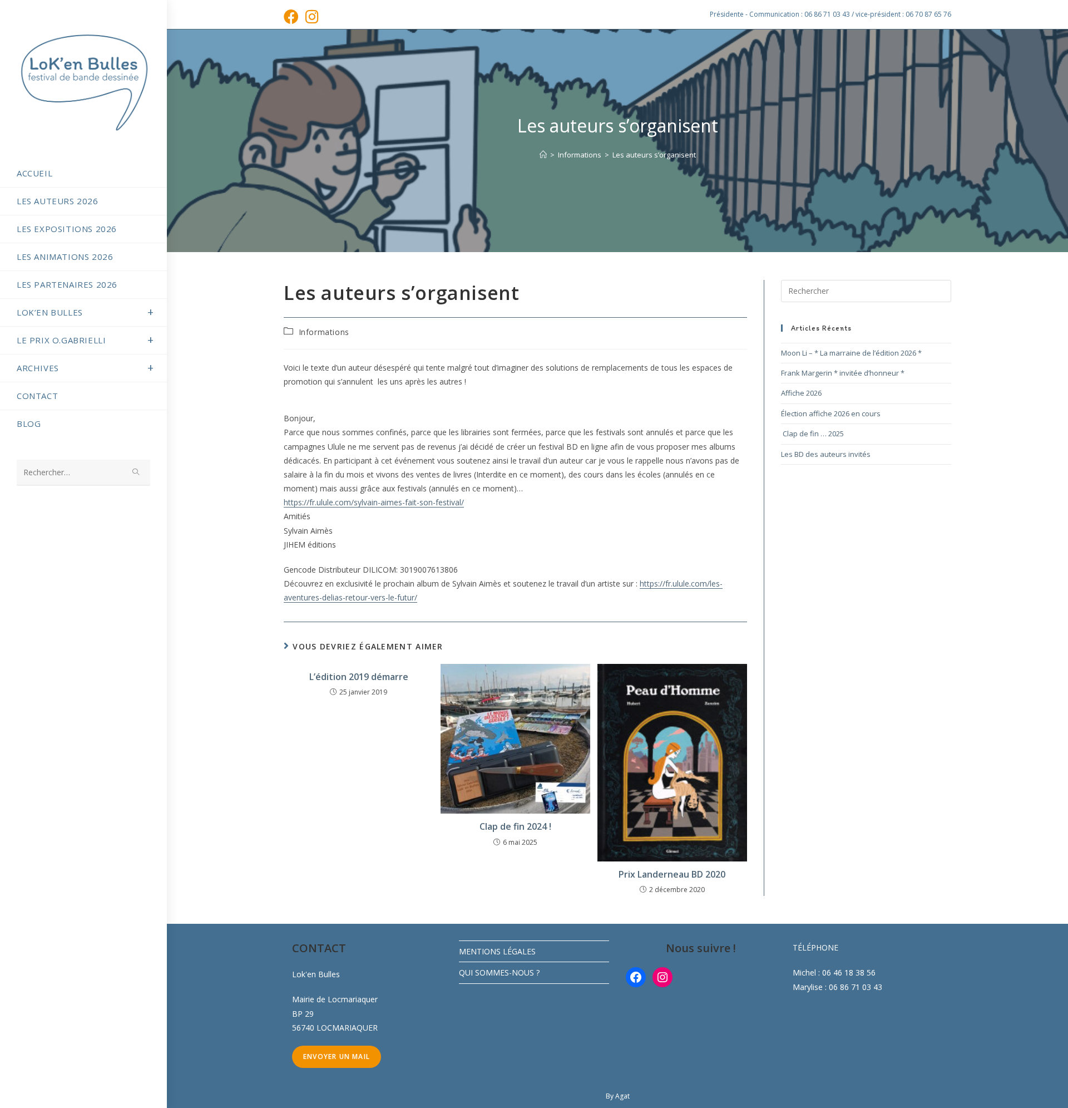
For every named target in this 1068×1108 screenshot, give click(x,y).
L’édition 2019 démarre (358, 677)
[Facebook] (636, 977)
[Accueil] (543, 155)
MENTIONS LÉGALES (497, 951)
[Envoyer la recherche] (136, 473)
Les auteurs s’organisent (654, 155)
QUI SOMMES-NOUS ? (499, 972)
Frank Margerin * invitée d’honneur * (842, 373)
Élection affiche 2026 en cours (831, 413)
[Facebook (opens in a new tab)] (293, 16)
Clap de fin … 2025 (812, 434)
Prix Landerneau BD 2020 (672, 874)
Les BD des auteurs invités (826, 454)
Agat (622, 1096)
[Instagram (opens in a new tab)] (312, 16)
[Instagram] (662, 977)
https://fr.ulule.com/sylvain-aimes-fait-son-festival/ (374, 502)
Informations (324, 332)
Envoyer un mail (336, 1056)
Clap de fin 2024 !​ (515, 826)
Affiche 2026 (801, 393)
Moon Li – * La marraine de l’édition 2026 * (851, 353)
